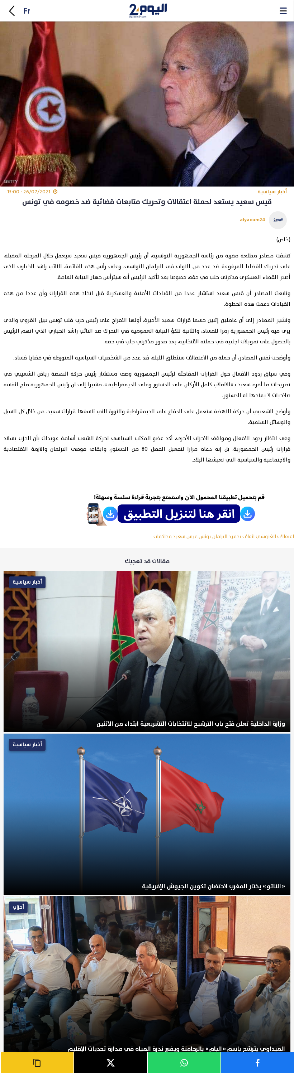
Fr (26, 11)
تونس (205, 536)
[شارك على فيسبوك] (257, 1062)
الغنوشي (266, 536)
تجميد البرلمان (226, 536)
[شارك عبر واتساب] (183, 1062)
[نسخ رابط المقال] (37, 1062)
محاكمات (162, 536)
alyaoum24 (252, 220)
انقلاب (248, 536)
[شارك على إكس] (110, 1062)
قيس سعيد (185, 536)
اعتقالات (285, 536)
